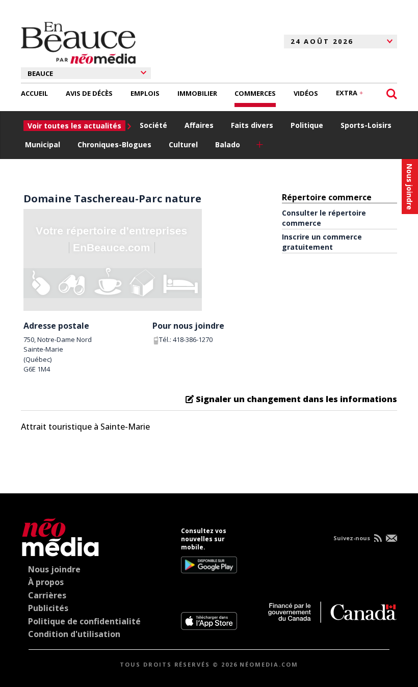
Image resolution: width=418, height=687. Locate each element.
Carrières (47, 595)
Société (153, 125)
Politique (307, 125)
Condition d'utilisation (74, 634)
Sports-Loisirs (366, 125)
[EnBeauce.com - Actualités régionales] (78, 41)
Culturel (183, 144)
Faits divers (252, 125)
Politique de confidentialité (84, 621)
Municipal (42, 144)
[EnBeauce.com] (60, 535)
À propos (46, 582)
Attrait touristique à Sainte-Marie (85, 426)
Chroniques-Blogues (114, 144)
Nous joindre (54, 569)
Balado (227, 144)
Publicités (48, 608)
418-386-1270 (193, 339)
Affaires (199, 125)
